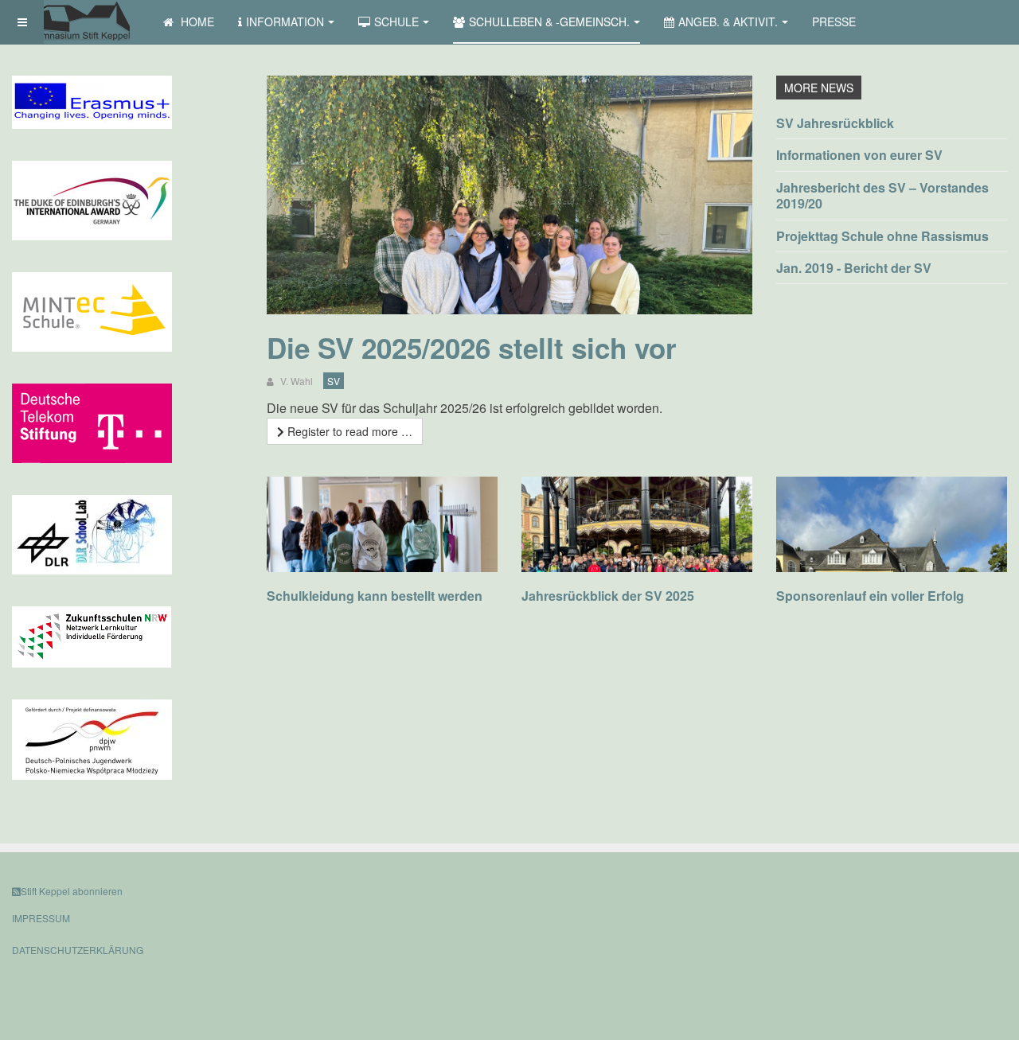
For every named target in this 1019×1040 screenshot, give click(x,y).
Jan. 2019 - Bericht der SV (853, 268)
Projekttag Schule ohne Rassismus (882, 236)
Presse (834, 21)
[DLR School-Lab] (92, 533)
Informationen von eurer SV (859, 155)
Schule (396, 21)
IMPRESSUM (41, 918)
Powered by (934, 904)
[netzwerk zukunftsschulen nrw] (91, 635)
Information (285, 21)
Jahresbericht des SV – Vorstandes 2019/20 (882, 195)
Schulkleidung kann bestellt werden (374, 595)
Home (196, 21)
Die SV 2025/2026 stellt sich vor (472, 348)
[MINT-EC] (92, 310)
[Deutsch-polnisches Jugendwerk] (92, 738)
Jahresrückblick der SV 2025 (607, 595)
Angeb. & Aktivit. (728, 21)
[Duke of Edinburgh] (92, 199)
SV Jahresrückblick (835, 123)
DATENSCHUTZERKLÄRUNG (77, 949)
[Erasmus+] (92, 100)
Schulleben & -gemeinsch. (549, 21)
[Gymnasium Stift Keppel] (75, 22)
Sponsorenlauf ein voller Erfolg (870, 595)
